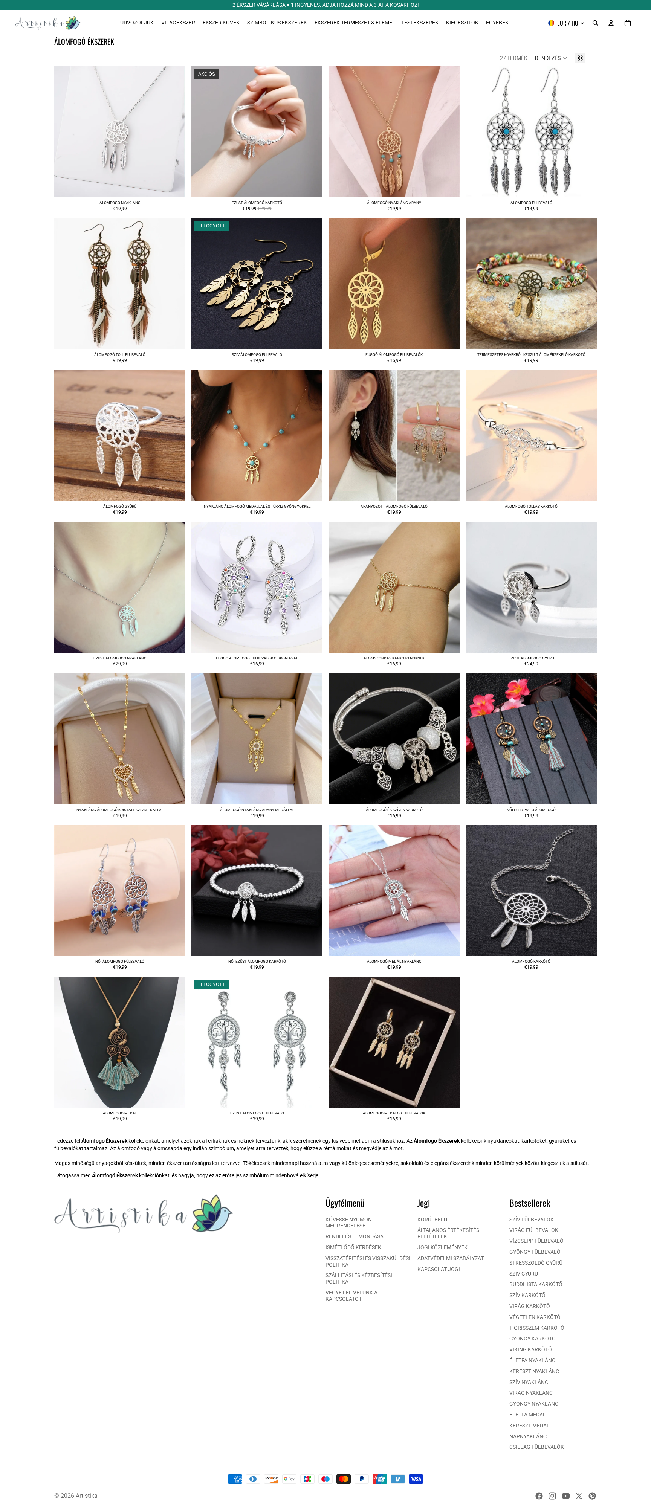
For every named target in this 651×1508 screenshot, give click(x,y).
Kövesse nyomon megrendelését (349, 1222)
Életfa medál (527, 1415)
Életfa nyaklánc (532, 1360)
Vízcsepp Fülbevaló (536, 1241)
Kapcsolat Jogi (438, 1269)
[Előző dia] (202, 132)
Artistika (87, 1495)
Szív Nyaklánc (528, 1382)
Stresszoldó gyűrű (535, 1263)
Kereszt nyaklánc (534, 1371)
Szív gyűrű (523, 1274)
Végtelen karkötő (535, 1317)
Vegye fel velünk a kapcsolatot (351, 1296)
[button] (551, 58)
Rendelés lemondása (355, 1236)
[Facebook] (539, 1495)
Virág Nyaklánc (531, 1393)
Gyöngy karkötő (532, 1339)
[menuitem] (497, 23)
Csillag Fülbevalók (536, 1447)
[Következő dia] (311, 132)
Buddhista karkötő (535, 1284)
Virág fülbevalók (533, 1230)
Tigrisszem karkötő (536, 1328)
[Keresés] (595, 23)
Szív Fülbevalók (531, 1219)
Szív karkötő (527, 1295)
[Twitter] (579, 1495)
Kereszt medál (529, 1426)
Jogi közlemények (442, 1247)
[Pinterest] (592, 1495)
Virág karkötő (529, 1306)
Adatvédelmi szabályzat (450, 1258)
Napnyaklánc (528, 1436)
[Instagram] (552, 1495)
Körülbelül (433, 1219)
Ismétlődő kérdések (353, 1247)
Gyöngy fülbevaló (535, 1252)
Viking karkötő (530, 1349)
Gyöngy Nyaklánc (533, 1404)
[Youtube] (565, 1495)
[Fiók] (611, 23)
